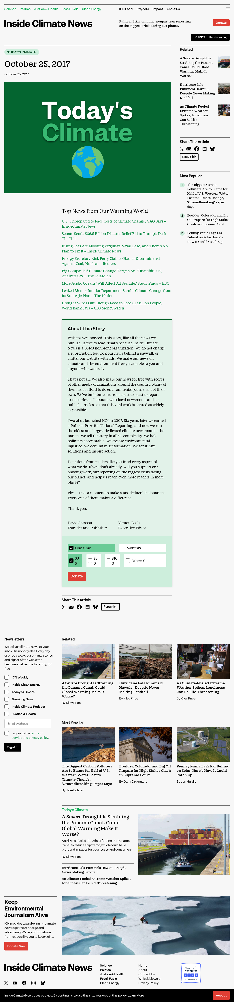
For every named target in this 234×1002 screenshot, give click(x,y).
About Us (173, 9)
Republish (189, 157)
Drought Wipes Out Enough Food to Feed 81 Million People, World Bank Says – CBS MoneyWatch (112, 305)
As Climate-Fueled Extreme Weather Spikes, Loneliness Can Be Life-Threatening (96, 881)
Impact (157, 9)
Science (10, 9)
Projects (143, 9)
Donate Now (16, 946)
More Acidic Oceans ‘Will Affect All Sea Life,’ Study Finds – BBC (115, 283)
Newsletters (14, 639)
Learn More (136, 995)
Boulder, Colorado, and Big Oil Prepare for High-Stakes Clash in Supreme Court (208, 220)
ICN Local (126, 9)
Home (142, 965)
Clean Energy (91, 9)
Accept (221, 995)
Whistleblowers (149, 979)
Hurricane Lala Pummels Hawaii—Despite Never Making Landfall (94, 870)
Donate (221, 23)
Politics (25, 9)
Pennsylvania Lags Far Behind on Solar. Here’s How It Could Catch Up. (205, 237)
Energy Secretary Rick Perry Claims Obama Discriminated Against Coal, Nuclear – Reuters (111, 261)
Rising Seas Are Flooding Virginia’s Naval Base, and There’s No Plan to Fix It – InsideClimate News (115, 248)
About (142, 970)
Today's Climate (21, 52)
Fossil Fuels (70, 9)
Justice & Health (46, 9)
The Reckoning (210, 37)
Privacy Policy (148, 983)
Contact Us (146, 974)
